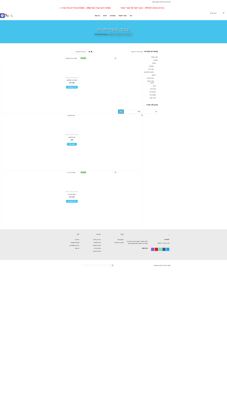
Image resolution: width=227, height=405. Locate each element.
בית (131, 15)
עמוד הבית (126, 34)
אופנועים (151, 66)
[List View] (89, 52)
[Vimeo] (160, 249)
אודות (105, 15)
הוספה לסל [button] (72, 144)
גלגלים (154, 63)
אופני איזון (151, 69)
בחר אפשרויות (72, 87)
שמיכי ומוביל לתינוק (74, 77)
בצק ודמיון (153, 89)
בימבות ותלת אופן (149, 72)
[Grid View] (91, 52)
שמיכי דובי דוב (71, 194)
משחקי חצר (153, 95)
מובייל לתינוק (71, 137)
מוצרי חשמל (123, 15)
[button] (145, 248)
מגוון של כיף (152, 92)
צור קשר (97, 15)
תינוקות (111, 34)
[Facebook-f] (164, 249)
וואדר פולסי (153, 98)
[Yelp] (152, 249)
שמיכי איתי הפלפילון (72, 80)
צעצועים (112, 15)
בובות (154, 86)
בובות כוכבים (150, 78)
